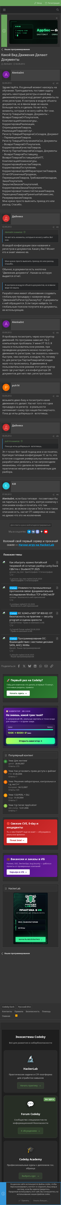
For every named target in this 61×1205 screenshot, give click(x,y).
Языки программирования (28, 648)
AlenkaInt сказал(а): (14, 232)
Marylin (12, 648)
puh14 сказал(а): (12, 441)
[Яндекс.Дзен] (41, 531)
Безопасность (33, 1011)
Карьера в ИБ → (18, 872)
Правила (19, 1011)
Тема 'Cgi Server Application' (22, 805)
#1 (57, 83)
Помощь (46, 1011)
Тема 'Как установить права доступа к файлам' (32, 771)
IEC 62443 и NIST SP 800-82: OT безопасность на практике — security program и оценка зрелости (31, 617)
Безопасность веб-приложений (31, 597)
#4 (57, 396)
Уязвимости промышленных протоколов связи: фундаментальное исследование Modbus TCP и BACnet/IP (31, 591)
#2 (57, 227)
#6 (57, 494)
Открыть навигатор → (30, 741)
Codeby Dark (8, 1006)
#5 (57, 436)
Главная (6, 1016)
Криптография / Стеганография (39, 572)
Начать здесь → (18, 693)
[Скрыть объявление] (56, 18)
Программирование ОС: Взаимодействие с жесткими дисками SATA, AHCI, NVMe (31, 642)
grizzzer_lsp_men (16, 572)
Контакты (7, 1011)
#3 (57, 332)
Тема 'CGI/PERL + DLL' (19, 794)
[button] (4, 9)
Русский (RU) (24, 1006)
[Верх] (13, 1016)
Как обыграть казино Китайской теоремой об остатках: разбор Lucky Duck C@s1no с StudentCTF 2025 (33, 566)
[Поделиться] (53, 83)
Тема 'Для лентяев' (17, 760)
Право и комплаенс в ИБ (33, 622)
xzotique (12, 597)
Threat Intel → (17, 840)
